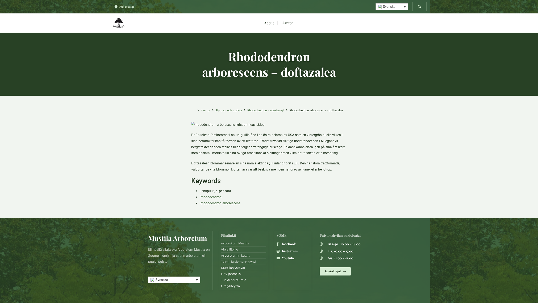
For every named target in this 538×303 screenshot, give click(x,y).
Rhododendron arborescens (220, 203)
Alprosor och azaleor (228, 110)
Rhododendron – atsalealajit (265, 110)
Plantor (287, 23)
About (269, 23)
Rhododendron (211, 197)
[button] (392, 6)
